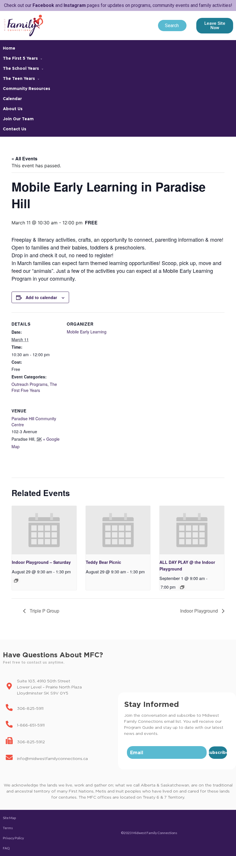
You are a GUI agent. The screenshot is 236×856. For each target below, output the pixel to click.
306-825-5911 (30, 708)
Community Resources (26, 88)
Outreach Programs (29, 384)
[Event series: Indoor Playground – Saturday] (16, 580)
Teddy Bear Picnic (103, 562)
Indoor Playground (199, 610)
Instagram (75, 5)
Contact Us (14, 129)
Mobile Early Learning (86, 332)
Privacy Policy (13, 838)
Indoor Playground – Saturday (41, 562)
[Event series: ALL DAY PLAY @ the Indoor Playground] (182, 587)
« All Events (24, 158)
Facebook (43, 5)
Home (9, 48)
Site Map (9, 818)
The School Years (21, 68)
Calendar (12, 98)
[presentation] (44, 530)
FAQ (6, 848)
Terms (8, 828)
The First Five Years (34, 387)
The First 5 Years (20, 58)
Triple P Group (43, 610)
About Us (12, 108)
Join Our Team (18, 119)
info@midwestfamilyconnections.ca (52, 758)
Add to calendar (41, 297)
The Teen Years (19, 78)
